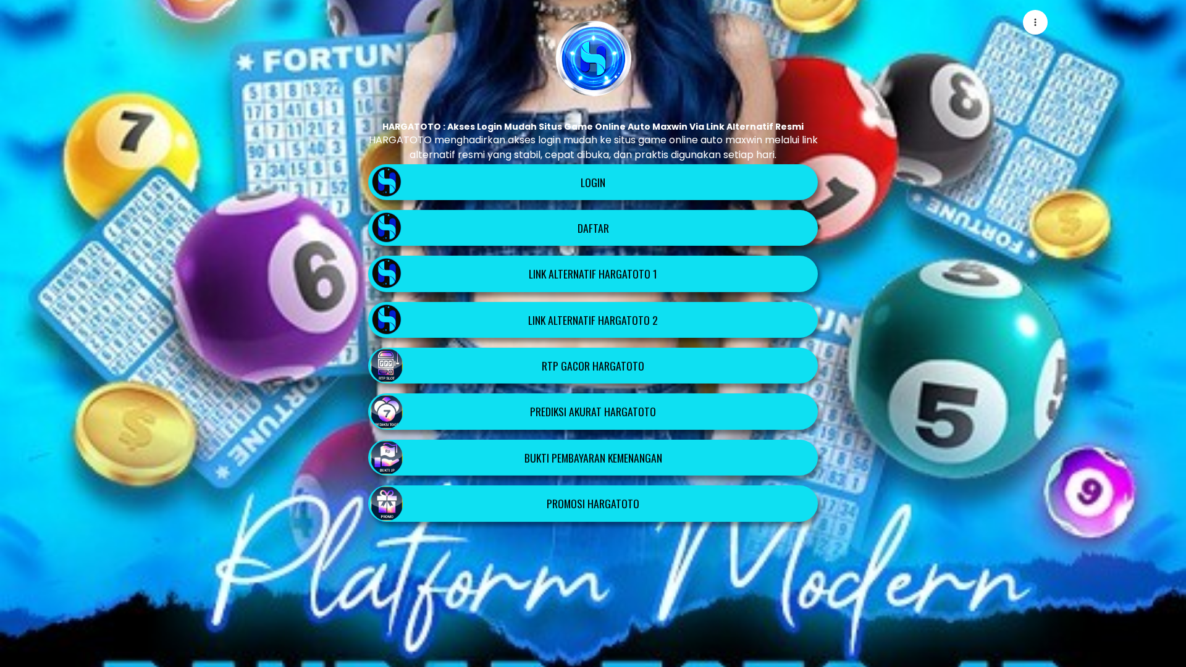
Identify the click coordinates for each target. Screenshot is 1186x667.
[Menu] (1035, 22)
